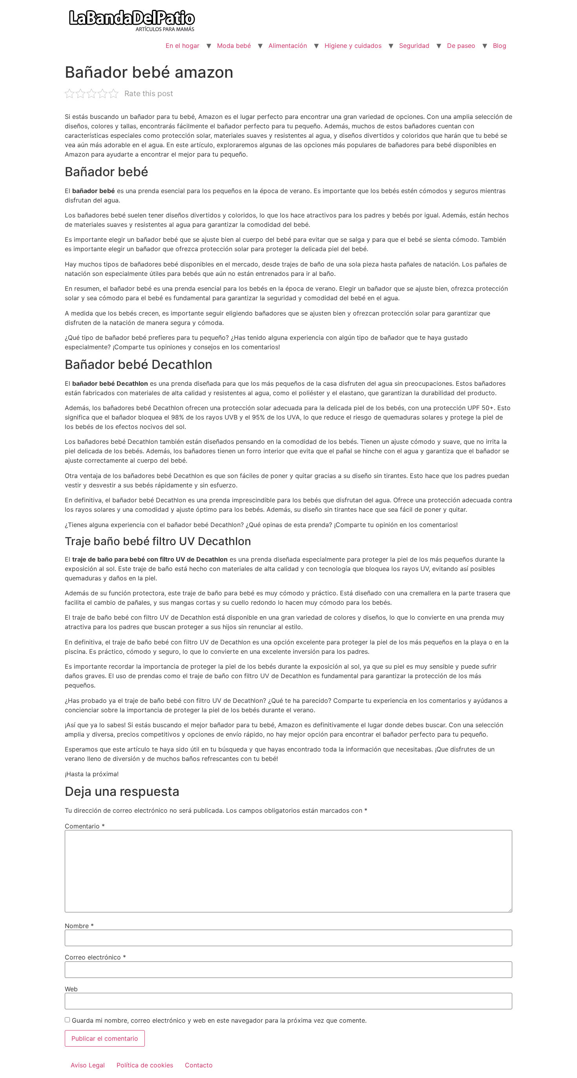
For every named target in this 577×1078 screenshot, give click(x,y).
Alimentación (287, 45)
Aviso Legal (88, 1065)
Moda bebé (234, 45)
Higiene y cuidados (353, 45)
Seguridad (414, 45)
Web (71, 989)
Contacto (199, 1065)
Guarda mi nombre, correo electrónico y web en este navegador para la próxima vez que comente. (219, 1020)
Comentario (85, 826)
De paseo (461, 45)
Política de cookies (145, 1065)
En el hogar (182, 45)
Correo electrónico (95, 957)
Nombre (79, 926)
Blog (499, 45)
